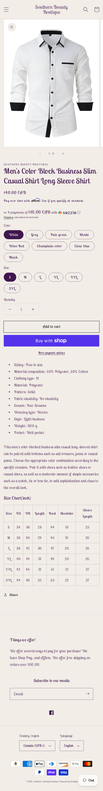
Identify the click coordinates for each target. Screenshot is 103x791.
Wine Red (16, 246)
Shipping (8, 217)
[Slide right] (62, 153)
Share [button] (14, 594)
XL (56, 277)
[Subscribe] (87, 693)
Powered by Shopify (69, 781)
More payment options (51, 353)
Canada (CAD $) (34, 746)
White (13, 234)
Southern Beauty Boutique (46, 781)
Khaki (84, 234)
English (68, 746)
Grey (34, 234)
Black (13, 257)
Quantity (9, 300)
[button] (6, 9)
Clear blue (82, 246)
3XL (12, 288)
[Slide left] (40, 153)
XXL (73, 277)
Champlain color (49, 246)
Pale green (58, 234)
